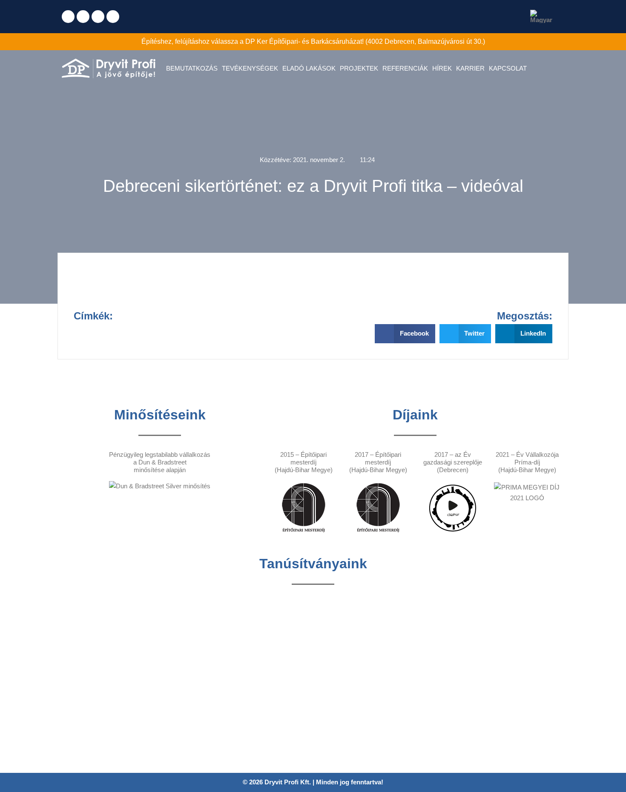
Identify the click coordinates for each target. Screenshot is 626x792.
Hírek (203, 727)
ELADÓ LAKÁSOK (309, 68)
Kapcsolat (210, 752)
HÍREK (442, 68)
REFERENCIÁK (405, 68)
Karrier (205, 740)
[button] (405, 333)
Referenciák (213, 715)
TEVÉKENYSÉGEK (250, 68)
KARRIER (470, 68)
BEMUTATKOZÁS (192, 68)
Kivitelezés (211, 703)
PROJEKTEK (359, 68)
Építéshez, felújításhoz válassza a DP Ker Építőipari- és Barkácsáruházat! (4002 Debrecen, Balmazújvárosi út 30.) (313, 41)
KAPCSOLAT (508, 68)
